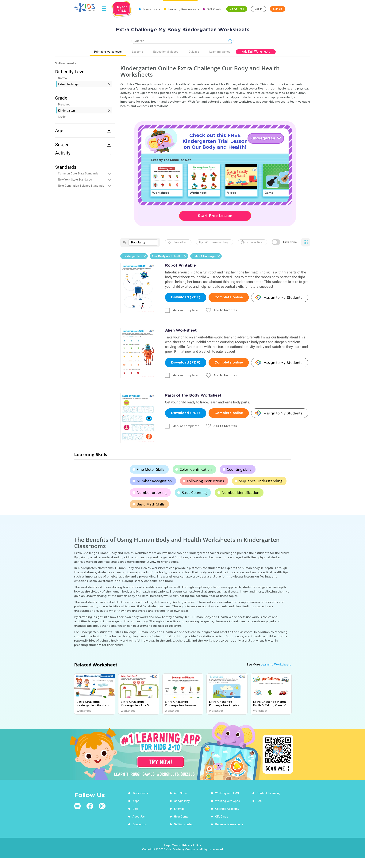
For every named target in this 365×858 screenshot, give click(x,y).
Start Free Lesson (215, 215)
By (125, 242)
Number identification (240, 492)
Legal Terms (172, 845)
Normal (62, 78)
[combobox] (143, 242)
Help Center (181, 816)
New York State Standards (75, 179)
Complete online (228, 297)
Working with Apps (227, 801)
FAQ (259, 801)
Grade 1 (63, 116)
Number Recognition (154, 481)
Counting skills (239, 469)
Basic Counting (194, 492)
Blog (136, 808)
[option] (94, 694)
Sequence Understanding (260, 481)
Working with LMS (227, 793)
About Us (139, 816)
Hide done (290, 242)
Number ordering (152, 492)
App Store (180, 793)
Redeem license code (229, 824)
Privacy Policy (191, 845)
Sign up (277, 8)
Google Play (182, 801)
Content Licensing (269, 793)
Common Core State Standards (78, 173)
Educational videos (165, 51)
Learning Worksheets (276, 664)
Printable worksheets (108, 51)
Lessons (137, 51)
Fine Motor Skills (150, 469)
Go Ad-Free (236, 8)
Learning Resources (181, 9)
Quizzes (194, 51)
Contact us (140, 824)
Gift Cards (213, 9)
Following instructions (205, 481)
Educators (149, 9)
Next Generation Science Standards (81, 185)
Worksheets (140, 793)
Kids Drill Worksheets (255, 51)
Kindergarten (66, 110)
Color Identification (195, 469)
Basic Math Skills (151, 504)
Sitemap (179, 808)
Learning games (219, 51)
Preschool (64, 104)
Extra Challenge (68, 84)
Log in (258, 8)
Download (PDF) (185, 297)
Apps (136, 801)
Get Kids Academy (227, 808)
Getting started (183, 824)
